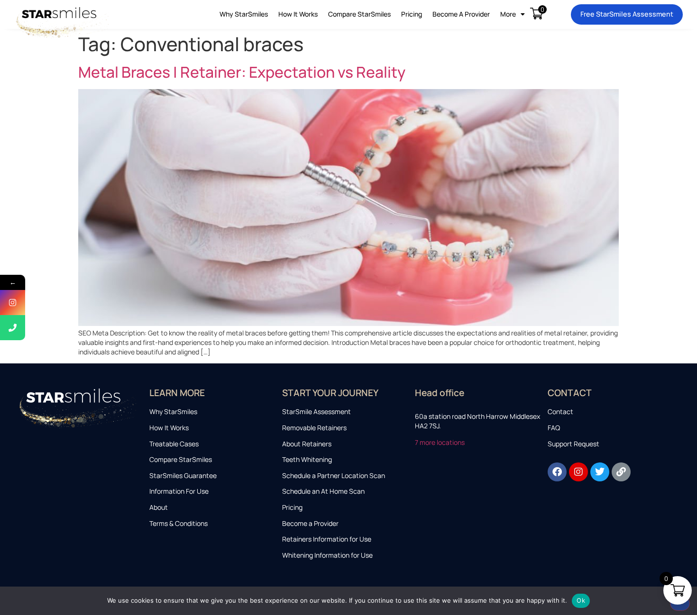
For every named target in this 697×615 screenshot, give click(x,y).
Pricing (411, 13)
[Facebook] (557, 471)
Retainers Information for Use (326, 538)
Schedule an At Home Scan (323, 491)
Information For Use (179, 491)
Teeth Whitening (307, 459)
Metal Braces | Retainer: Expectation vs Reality (241, 72)
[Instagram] (578, 471)
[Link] (621, 471)
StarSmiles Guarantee (183, 475)
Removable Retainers (314, 427)
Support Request (573, 443)
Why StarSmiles (244, 13)
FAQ (554, 427)
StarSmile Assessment (316, 411)
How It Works (298, 13)
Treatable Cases (174, 443)
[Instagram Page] (12, 302)
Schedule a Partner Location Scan (333, 475)
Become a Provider (461, 13)
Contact (560, 411)
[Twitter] (599, 471)
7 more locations (440, 442)
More (508, 13)
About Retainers (306, 443)
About (158, 507)
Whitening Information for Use (327, 555)
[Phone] (12, 327)
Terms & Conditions (178, 523)
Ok (581, 600)
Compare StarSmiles (359, 13)
